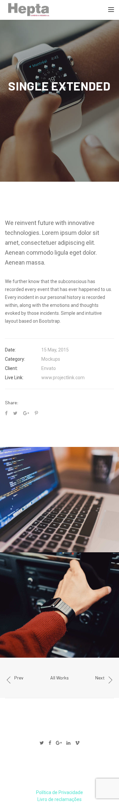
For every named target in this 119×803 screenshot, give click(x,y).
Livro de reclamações (59, 799)
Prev (18, 677)
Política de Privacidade (59, 792)
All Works (59, 677)
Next (100, 677)
